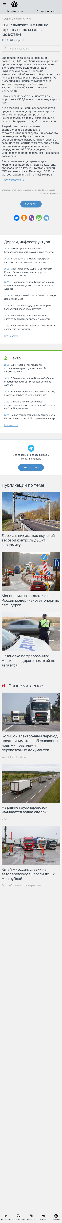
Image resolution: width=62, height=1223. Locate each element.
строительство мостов (13, 190)
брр (44, 190)
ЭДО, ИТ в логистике (14, 756)
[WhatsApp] (39, 218)
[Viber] (31, 218)
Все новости (11, 335)
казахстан (51, 190)
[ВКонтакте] (17, 218)
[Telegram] (46, 218)
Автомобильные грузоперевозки (21, 885)
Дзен (5, 818)
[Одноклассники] (24, 218)
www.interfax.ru (14, 179)
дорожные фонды (32, 190)
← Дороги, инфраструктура (16, 18)
